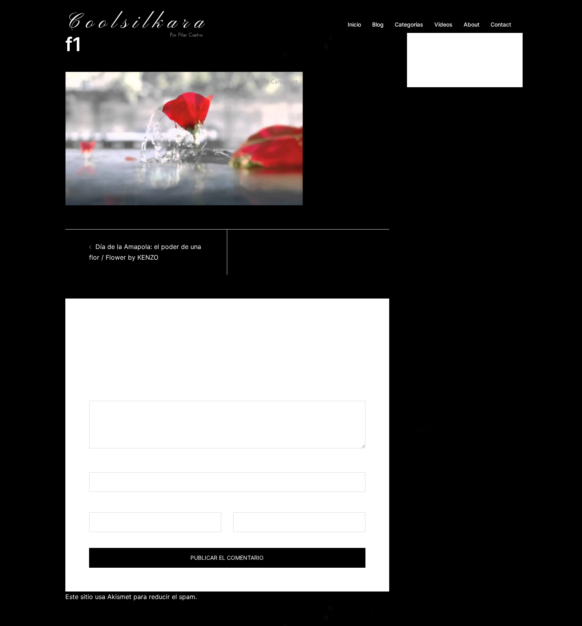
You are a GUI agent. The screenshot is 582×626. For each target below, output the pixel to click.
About (471, 24)
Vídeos (443, 24)
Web (239, 505)
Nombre (103, 465)
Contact (501, 24)
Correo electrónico (120, 505)
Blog (378, 24)
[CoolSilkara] (136, 24)
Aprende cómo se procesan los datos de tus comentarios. (286, 597)
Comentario (109, 393)
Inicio (354, 24)
